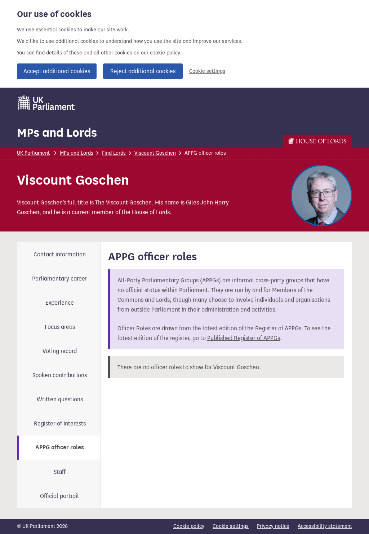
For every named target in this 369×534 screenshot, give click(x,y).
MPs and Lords (57, 132)
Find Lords (114, 153)
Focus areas (60, 326)
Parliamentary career (59, 278)
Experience (59, 302)
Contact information (60, 254)
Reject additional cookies (142, 71)
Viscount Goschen (155, 153)
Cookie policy (188, 526)
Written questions (60, 399)
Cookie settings (207, 71)
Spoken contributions (59, 375)
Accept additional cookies (56, 71)
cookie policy (165, 53)
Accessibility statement (325, 526)
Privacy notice (273, 526)
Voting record (60, 351)
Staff (60, 471)
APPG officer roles (59, 447)
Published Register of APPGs (243, 338)
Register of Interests (60, 423)
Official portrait (59, 496)
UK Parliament (33, 153)
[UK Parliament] (46, 103)
